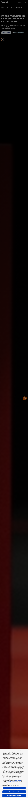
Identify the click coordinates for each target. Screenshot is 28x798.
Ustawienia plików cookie (13, 788)
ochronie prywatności (12, 781)
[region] (14, 773)
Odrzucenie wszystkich (14, 791)
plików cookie (18, 780)
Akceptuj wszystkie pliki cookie (14, 795)
